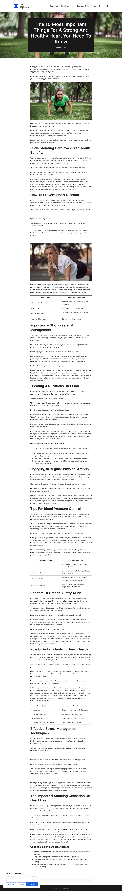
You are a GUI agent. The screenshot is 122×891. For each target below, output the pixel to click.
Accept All (32, 884)
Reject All (21, 884)
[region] (21, 879)
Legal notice (66, 888)
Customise (11, 884)
